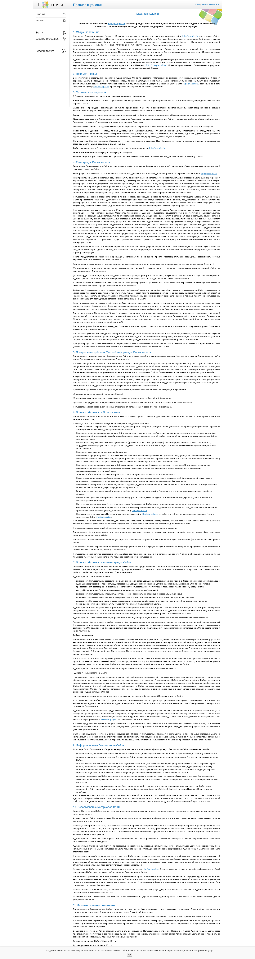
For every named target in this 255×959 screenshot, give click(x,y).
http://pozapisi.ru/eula (156, 65)
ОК (129, 955)
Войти (197, 4)
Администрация (108, 719)
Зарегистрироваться (210, 4)
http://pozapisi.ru (116, 23)
